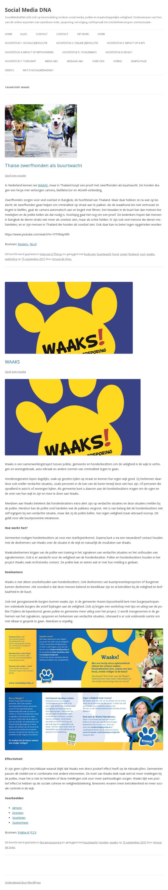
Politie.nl (23, 832)
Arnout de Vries (62, 259)
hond (115, 254)
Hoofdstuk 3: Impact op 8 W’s (126, 43)
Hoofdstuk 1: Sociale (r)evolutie (26, 43)
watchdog (11, 259)
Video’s (9, 70)
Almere (17, 808)
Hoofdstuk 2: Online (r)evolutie (77, 43)
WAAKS (43, 185)
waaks (150, 254)
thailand (133, 254)
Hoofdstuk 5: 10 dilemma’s (79, 52)
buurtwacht (104, 254)
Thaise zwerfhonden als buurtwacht (43, 165)
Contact (42, 34)
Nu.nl (33, 244)
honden (104, 842)
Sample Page (138, 61)
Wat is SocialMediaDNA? (38, 70)
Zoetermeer (20, 823)
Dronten (17, 813)
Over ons (98, 61)
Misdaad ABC (75, 61)
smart (123, 254)
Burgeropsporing (50, 842)
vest (142, 254)
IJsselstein (18, 818)
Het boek (83, 34)
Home (8, 34)
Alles (23, 34)
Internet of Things (51, 254)
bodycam (90, 254)
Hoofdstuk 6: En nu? (119, 52)
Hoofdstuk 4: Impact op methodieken (29, 52)
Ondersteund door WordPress (23, 882)
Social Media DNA (28, 10)
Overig (117, 61)
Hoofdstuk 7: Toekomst (20, 61)
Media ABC (51, 61)
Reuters (23, 244)
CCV (33, 832)
